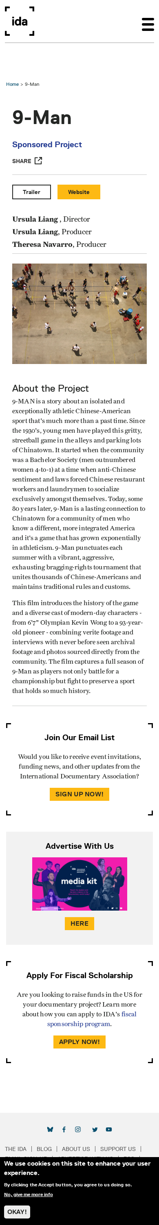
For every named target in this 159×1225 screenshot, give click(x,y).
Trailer (31, 192)
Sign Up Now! (79, 794)
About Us (76, 1149)
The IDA (15, 1149)
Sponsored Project (47, 144)
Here (79, 923)
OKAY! (17, 1212)
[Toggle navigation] (148, 21)
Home (12, 84)
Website (79, 192)
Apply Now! (79, 1042)
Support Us (118, 1149)
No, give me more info (28, 1194)
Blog (44, 1149)
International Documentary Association (19, 21)
